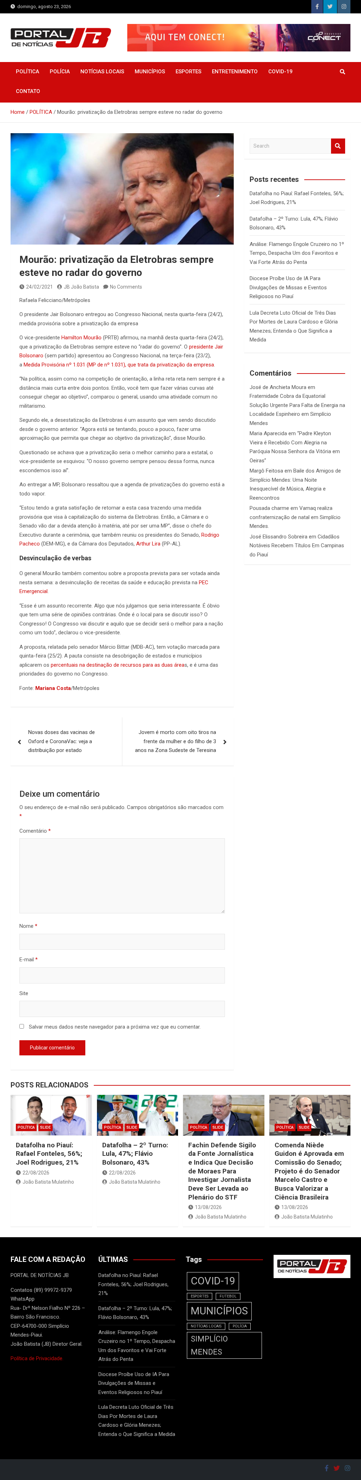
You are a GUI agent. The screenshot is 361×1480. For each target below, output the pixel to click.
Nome (28, 926)
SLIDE (45, 1127)
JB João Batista (81, 287)
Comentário (35, 831)
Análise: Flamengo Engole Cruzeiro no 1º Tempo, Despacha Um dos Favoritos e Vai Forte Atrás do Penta (297, 253)
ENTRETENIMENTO (235, 71)
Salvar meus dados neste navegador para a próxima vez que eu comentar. (115, 1027)
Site (23, 993)
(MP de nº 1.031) (106, 365)
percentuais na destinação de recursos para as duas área (117, 665)
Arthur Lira (148, 544)
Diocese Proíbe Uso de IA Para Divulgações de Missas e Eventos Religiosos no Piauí (288, 287)
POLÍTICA (27, 71)
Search (338, 146)
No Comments (126, 287)
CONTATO (28, 91)
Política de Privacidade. (37, 1358)
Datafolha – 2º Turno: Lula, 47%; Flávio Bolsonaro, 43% (135, 1153)
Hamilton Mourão (81, 337)
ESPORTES (188, 71)
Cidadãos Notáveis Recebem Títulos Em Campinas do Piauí (297, 546)
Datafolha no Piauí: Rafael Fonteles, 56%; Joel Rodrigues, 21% (49, 1153)
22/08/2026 (36, 1173)
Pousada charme (269, 508)
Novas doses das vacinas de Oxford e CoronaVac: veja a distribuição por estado (61, 741)
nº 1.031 (76, 365)
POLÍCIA (60, 71)
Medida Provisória (44, 365)
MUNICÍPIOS (150, 71)
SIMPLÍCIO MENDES (209, 1345)
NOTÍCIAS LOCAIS (102, 71)
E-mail (28, 959)
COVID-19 (280, 71)
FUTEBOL (228, 1296)
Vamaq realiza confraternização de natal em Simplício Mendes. (295, 517)
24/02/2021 (39, 287)
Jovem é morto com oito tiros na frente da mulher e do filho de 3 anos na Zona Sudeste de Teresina (175, 741)
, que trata (136, 365)
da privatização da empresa (181, 365)
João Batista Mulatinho (48, 1182)
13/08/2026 (208, 1207)
